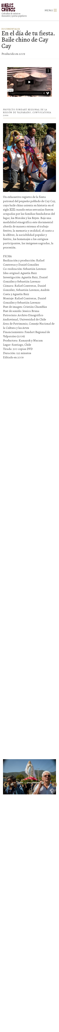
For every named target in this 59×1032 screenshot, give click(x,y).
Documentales (11, 29)
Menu (55, 10)
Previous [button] (5, 784)
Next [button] (53, 784)
